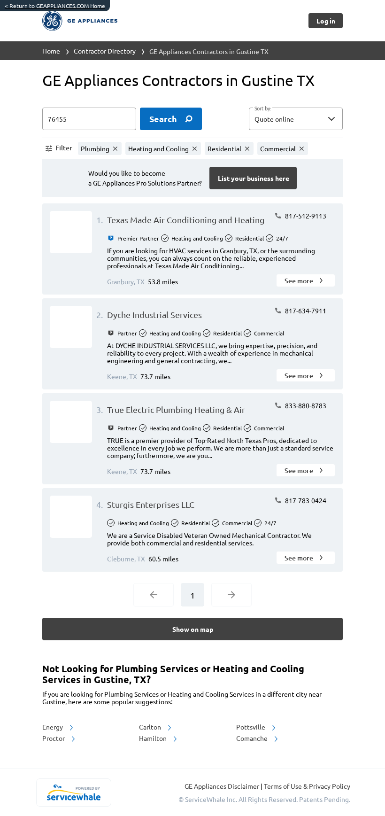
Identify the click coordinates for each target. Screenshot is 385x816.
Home (51, 51)
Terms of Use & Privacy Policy (307, 786)
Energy (53, 727)
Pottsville (251, 727)
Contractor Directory (105, 51)
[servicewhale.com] (73, 792)
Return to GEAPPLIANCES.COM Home (55, 5)
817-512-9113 (305, 215)
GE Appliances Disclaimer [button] (223, 786)
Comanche (252, 738)
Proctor (54, 738)
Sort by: (262, 108)
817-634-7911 (305, 310)
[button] (296, 119)
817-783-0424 (305, 500)
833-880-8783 (305, 405)
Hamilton (153, 738)
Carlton (150, 727)
